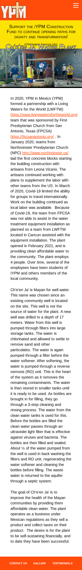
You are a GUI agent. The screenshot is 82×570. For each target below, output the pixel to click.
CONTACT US (18, 563)
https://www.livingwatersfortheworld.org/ (44, 114)
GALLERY (39, 563)
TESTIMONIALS (62, 563)
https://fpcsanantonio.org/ (32, 136)
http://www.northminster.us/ (45, 153)
